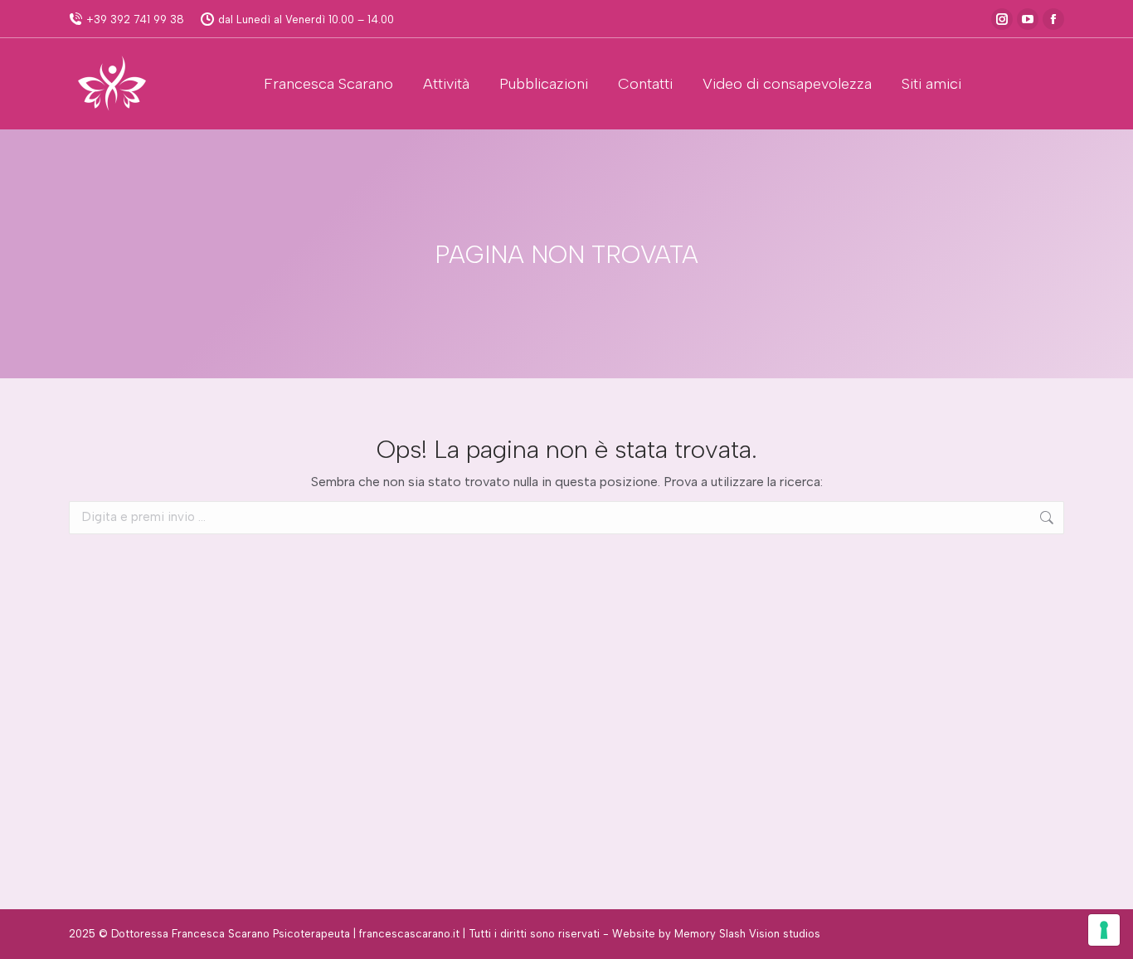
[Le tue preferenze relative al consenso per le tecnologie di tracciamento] (1104, 930)
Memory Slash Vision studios (747, 933)
